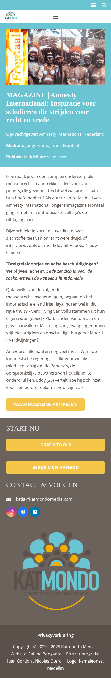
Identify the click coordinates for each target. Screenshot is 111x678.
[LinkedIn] (35, 512)
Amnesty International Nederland (71, 134)
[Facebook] (23, 512)
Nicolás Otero (48, 661)
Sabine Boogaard (45, 654)
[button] (93, 5)
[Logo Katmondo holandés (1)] (10, 16)
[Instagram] (11, 512)
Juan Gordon (20, 661)
